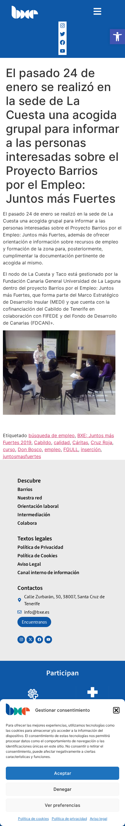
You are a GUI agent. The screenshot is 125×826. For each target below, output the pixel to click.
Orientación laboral (38, 506)
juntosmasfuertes (22, 456)
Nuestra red (29, 497)
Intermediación (33, 514)
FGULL (70, 449)
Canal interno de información (48, 572)
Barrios (24, 489)
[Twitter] (62, 34)
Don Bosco (30, 449)
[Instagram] (62, 26)
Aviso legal (98, 818)
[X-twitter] (30, 639)
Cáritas (80, 442)
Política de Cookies (37, 555)
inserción (91, 449)
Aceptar (62, 773)
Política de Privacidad (40, 547)
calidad (62, 442)
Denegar (62, 789)
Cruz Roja (101, 442)
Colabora (27, 523)
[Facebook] (62, 42)
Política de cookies (33, 818)
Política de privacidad (69, 818)
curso (9, 449)
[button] (117, 36)
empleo (52, 449)
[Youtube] (48, 639)
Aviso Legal (29, 564)
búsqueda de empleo (51, 435)
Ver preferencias (62, 805)
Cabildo (42, 442)
